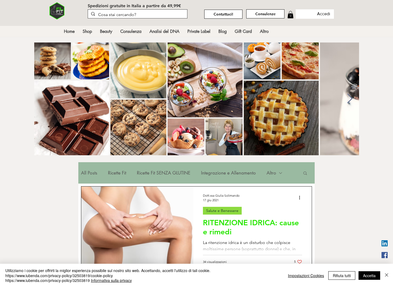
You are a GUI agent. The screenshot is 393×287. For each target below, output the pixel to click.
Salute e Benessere (222, 210)
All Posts (89, 173)
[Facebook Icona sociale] (385, 255)
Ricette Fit (117, 173)
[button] (305, 173)
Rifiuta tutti (342, 275)
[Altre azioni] (301, 197)
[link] (290, 14)
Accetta (369, 275)
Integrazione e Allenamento (228, 173)
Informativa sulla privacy (111, 280)
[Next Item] (350, 99)
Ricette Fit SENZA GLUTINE (163, 173)
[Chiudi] (386, 275)
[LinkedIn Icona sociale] (385, 243)
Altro (271, 173)
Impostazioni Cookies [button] (306, 275)
